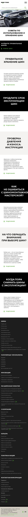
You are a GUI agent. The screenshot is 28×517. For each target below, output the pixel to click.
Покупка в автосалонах (6, 395)
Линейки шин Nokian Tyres (6, 345)
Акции (2, 469)
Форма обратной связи (6, 486)
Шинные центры (4, 462)
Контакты (3, 418)
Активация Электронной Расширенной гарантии (11, 391)
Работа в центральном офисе (7, 438)
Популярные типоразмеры (12, 355)
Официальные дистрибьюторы (7, 471)
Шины (3, 321)
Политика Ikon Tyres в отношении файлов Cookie (9, 514)
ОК (25, 511)
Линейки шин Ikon (5, 343)
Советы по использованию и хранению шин (10, 377)
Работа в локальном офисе (6, 447)
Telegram (3, 501)
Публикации (3, 414)
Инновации (5, 373)
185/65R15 (3, 357)
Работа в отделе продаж (6, 445)
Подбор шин (3, 324)
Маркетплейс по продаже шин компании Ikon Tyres (12, 458)
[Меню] (25, 2)
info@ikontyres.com (5, 491)
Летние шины (4, 326)
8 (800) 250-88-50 (5, 482)
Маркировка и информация (6, 379)
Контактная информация (11, 478)
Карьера (4, 434)
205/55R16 (3, 362)
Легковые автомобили (5, 334)
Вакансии (3, 451)
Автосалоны (3, 464)
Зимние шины (4, 328)
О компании (6, 409)
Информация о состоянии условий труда (9, 426)
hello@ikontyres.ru (5, 484)
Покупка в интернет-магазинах (7, 399)
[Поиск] (25, 7)
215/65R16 (3, 366)
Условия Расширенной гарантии (8, 401)
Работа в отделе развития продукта (8, 440)
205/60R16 (3, 364)
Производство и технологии (7, 381)
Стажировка (3, 449)
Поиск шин (7, 48)
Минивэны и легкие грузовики (7, 338)
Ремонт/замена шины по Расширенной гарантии (11, 388)
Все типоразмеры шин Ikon (6, 368)
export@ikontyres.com (5, 495)
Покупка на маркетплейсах (6, 397)
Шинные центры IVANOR (6, 460)
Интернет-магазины (5, 467)
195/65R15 (3, 359)
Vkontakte (3, 499)
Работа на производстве (6, 442)
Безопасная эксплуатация (6, 375)
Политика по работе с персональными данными (11, 420)
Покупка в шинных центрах (6, 393)
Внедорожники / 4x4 (5, 336)
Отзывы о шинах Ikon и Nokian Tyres (8, 341)
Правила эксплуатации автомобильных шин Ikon (11, 347)
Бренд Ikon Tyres (4, 412)
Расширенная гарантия (10, 386)
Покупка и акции (8, 456)
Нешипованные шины (5, 332)
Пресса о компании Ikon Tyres (7, 416)
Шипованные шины (5, 330)
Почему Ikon (3, 436)
